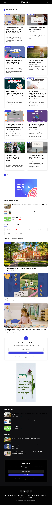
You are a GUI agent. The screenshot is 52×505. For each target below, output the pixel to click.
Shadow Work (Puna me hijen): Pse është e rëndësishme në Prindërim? (37, 157)
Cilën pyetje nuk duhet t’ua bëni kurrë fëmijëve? (37, 28)
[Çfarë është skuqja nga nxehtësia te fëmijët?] (37, 52)
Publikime (43, 495)
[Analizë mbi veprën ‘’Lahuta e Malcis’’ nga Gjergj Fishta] (7, 212)
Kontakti (22, 497)
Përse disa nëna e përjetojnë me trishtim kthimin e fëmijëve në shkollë (12, 158)
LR (6, 34)
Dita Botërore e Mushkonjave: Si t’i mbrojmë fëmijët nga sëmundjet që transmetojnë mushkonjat (37, 94)
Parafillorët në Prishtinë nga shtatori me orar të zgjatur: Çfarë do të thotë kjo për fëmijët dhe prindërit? (14, 30)
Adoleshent (30, 14)
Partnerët (20, 495)
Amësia (29, 142)
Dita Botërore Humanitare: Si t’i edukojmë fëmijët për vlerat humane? (37, 126)
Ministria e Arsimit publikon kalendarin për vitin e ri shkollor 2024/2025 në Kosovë (29, 205)
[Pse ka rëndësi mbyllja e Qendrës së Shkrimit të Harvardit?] (26, 254)
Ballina (7, 495)
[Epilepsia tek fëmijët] (7, 219)
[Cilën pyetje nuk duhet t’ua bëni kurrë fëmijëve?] (37, 19)
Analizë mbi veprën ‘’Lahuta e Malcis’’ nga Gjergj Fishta (25, 211)
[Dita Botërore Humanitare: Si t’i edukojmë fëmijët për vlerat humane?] (37, 116)
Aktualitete (7, 111)
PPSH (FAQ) (29, 497)
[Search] (47, 2)
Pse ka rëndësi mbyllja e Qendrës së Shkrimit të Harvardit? (22, 268)
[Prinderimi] (26, 2)
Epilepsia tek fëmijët (16, 217)
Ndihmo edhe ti (29, 495)
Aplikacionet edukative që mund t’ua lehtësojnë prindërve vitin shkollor (14, 62)
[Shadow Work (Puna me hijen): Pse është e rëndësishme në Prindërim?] (37, 147)
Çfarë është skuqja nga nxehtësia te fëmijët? (36, 61)
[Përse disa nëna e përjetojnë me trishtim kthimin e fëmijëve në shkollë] (15, 147)
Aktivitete (7, 14)
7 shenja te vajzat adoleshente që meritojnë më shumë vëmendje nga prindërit (27, 298)
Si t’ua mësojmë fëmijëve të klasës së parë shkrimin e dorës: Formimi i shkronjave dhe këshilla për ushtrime (14, 127)
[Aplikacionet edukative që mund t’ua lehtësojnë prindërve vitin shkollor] (15, 52)
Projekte (36, 495)
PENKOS (34, 500)
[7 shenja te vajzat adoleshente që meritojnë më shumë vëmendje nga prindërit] (26, 285)
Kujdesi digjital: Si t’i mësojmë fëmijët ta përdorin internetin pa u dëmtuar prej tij (14, 94)
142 (14, 174)
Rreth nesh (13, 495)
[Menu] (5, 2)
